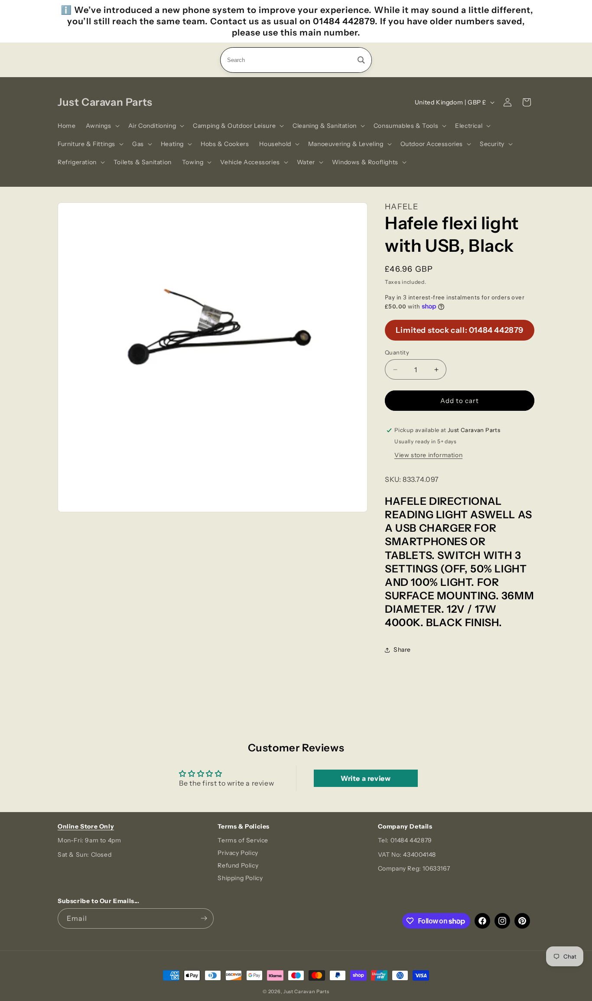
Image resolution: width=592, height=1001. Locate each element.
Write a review (365, 778)
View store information (428, 455)
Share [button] (402, 649)
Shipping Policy (240, 878)
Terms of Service (243, 840)
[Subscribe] (203, 918)
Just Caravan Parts (306, 991)
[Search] (361, 60)
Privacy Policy (238, 853)
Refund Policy (238, 865)
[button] (102, 126)
